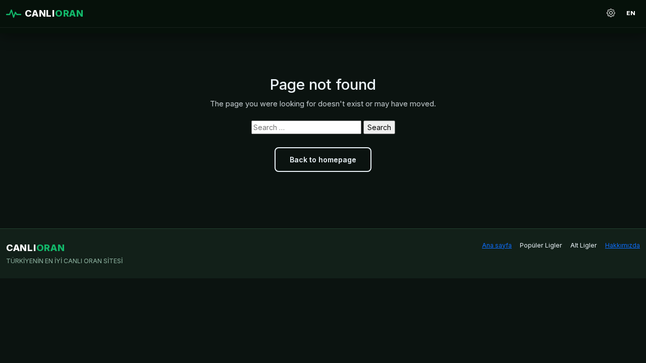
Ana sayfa (497, 245)
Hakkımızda (622, 245)
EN (631, 13)
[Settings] (611, 14)
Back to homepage (323, 159)
